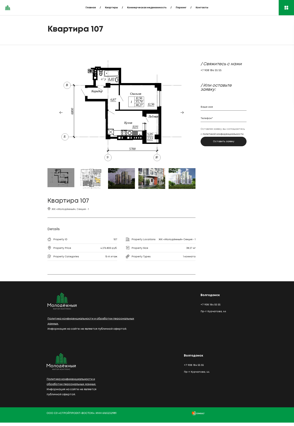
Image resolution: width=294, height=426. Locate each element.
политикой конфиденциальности (223, 134)
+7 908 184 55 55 (211, 70)
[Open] (286, 7)
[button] (61, 112)
